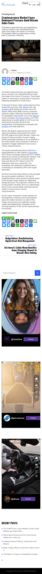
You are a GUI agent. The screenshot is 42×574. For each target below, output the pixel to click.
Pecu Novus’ (20, 118)
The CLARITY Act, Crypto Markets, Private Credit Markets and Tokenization (21, 530)
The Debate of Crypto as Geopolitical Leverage (20, 554)
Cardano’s (5, 109)
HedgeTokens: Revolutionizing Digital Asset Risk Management (20, 239)
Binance (36, 116)
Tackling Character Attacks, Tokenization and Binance (19, 542)
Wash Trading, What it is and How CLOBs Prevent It (21, 549)
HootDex (5, 127)
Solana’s (26, 107)
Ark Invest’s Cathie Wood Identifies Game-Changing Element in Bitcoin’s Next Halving (20, 250)
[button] (38, 4)
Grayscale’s (32, 152)
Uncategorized (8, 14)
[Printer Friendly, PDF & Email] (8, 217)
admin (14, 70)
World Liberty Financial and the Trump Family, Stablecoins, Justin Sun (19, 536)
